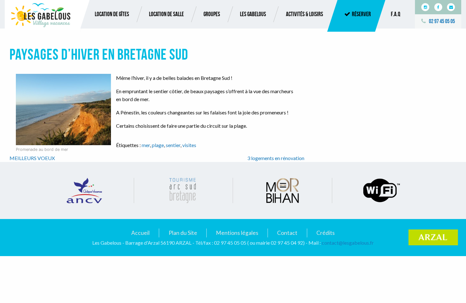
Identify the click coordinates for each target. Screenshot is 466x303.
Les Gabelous (253, 14)
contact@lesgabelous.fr (348, 243)
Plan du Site (183, 232)
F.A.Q (395, 14)
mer (146, 145)
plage (158, 145)
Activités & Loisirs (304, 14)
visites (189, 145)
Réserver (361, 14)
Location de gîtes (112, 14)
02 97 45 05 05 (442, 21)
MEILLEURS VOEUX (32, 158)
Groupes (212, 14)
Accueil (140, 232)
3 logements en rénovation (275, 158)
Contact (287, 232)
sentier (173, 145)
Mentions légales (237, 232)
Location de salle (166, 14)
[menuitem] (112, 14)
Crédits (325, 232)
